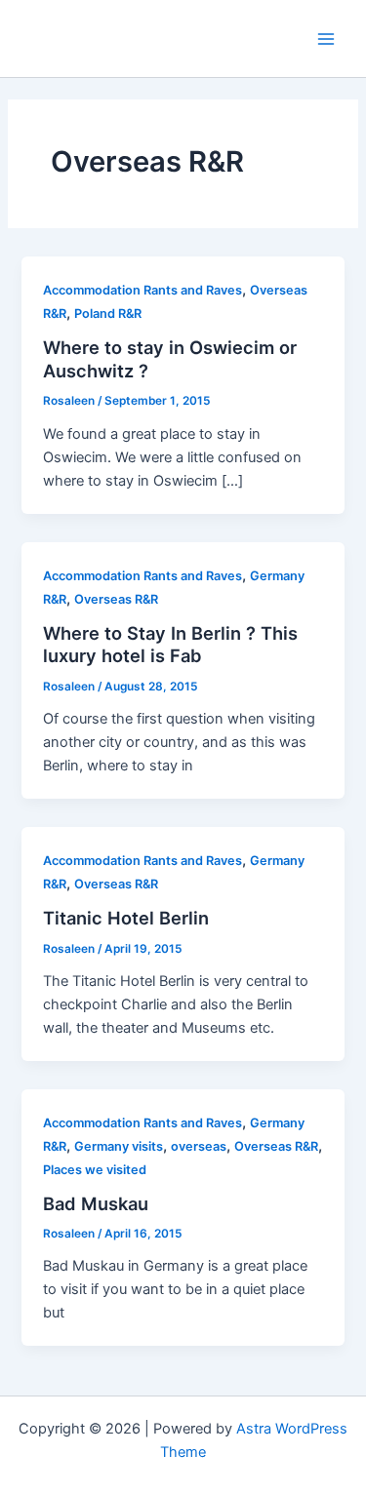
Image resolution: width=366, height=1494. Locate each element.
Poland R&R (108, 313)
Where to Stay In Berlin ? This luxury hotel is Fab (170, 644)
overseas (198, 1146)
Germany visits (118, 1146)
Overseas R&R (116, 599)
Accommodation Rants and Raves (142, 290)
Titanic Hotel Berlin (126, 917)
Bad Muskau (95, 1203)
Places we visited (94, 1169)
